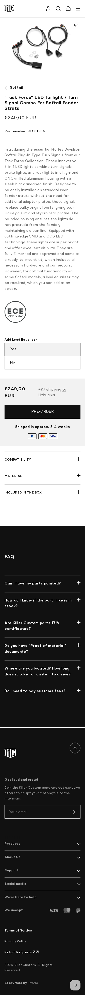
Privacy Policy (15, 941)
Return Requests (19, 952)
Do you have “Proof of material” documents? (35, 649)
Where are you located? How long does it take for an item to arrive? (37, 671)
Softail (16, 88)
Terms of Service (18, 930)
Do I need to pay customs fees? (35, 691)
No (12, 362)
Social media (16, 883)
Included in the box (23, 492)
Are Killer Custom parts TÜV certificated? (32, 626)
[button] (68, 9)
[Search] (58, 9)
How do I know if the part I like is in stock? (38, 603)
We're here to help (20, 897)
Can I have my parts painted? (33, 583)
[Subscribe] (74, 812)
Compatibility (18, 459)
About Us (12, 857)
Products (12, 843)
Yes (13, 349)
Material (13, 476)
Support (12, 870)
